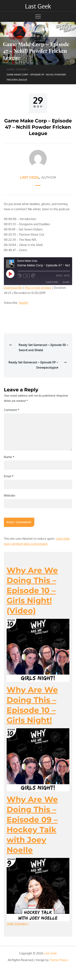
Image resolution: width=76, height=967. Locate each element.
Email (9, 476)
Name (9, 457)
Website (9, 495)
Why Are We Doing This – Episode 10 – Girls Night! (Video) (32, 590)
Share (66, 282)
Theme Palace (58, 960)
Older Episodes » (18, 924)
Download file (13, 287)
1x (26, 275)
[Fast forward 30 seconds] (33, 276)
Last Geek (38, 6)
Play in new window (38, 287)
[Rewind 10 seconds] (20, 276)
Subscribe (52, 282)
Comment (11, 410)
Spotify (23, 302)
